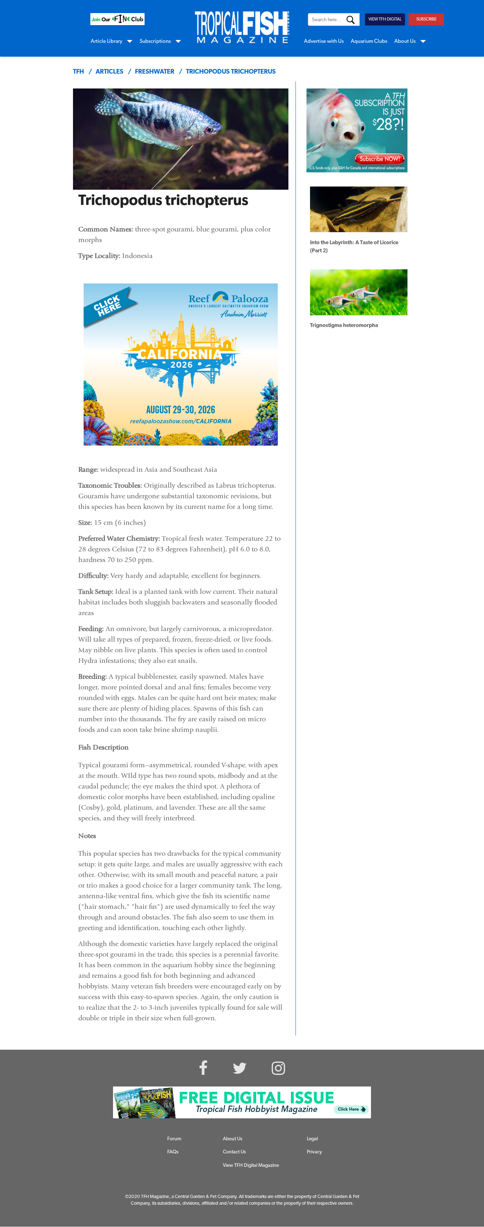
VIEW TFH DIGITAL (384, 19)
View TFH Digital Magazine (251, 1165)
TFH (78, 72)
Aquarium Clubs (369, 41)
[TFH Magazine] (242, 27)
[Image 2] (117, 19)
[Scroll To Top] (451, 1187)
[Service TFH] (242, 1102)
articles (109, 72)
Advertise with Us (324, 41)
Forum (174, 1139)
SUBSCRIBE (426, 19)
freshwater (154, 72)
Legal (312, 1139)
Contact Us (234, 1152)
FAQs (173, 1152)
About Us (405, 41)
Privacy (314, 1152)
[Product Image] (351, 126)
